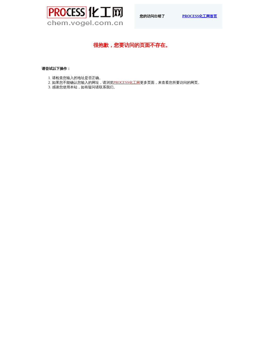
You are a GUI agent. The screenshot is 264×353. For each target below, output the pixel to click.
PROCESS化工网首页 (199, 16)
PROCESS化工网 (126, 83)
